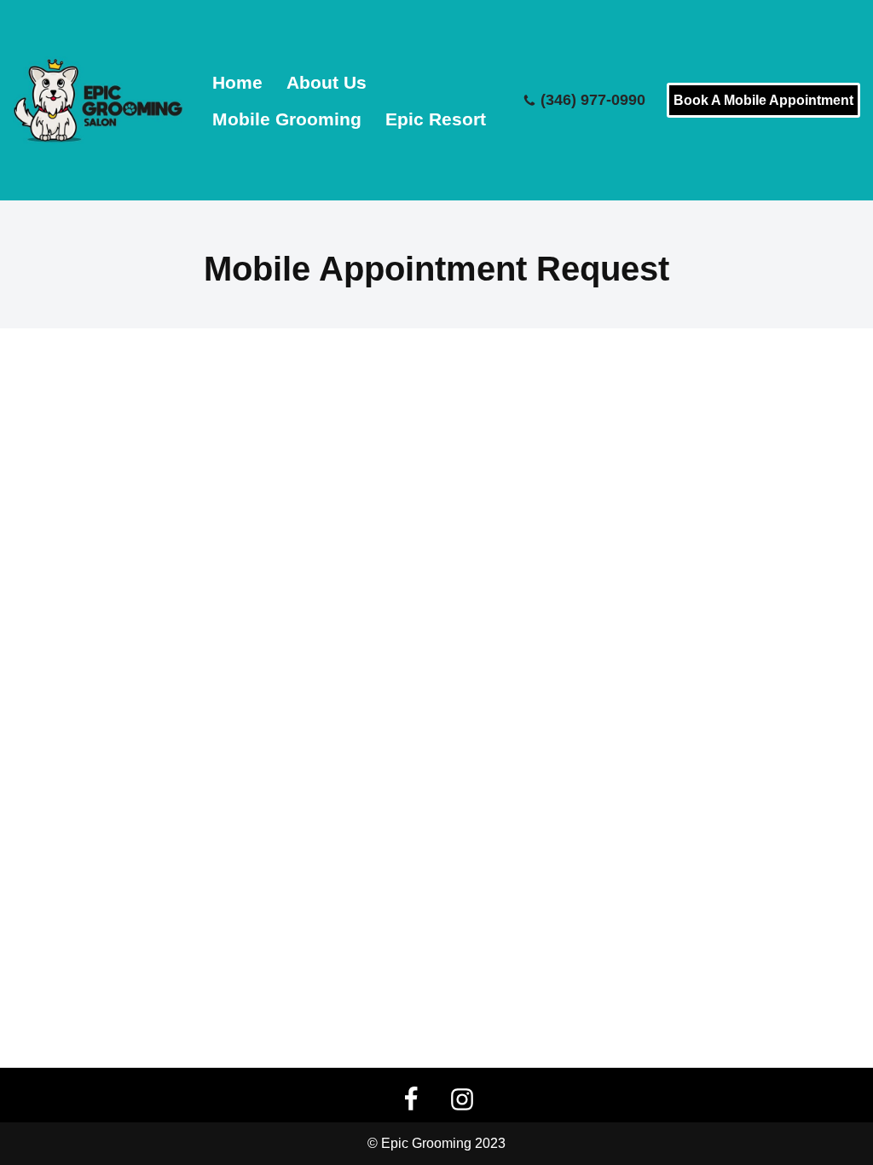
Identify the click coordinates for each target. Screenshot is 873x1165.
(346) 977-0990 (593, 100)
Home (237, 82)
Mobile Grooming (286, 119)
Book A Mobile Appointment (763, 100)
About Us (326, 82)
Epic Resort (435, 119)
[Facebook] (411, 1099)
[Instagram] (462, 1099)
